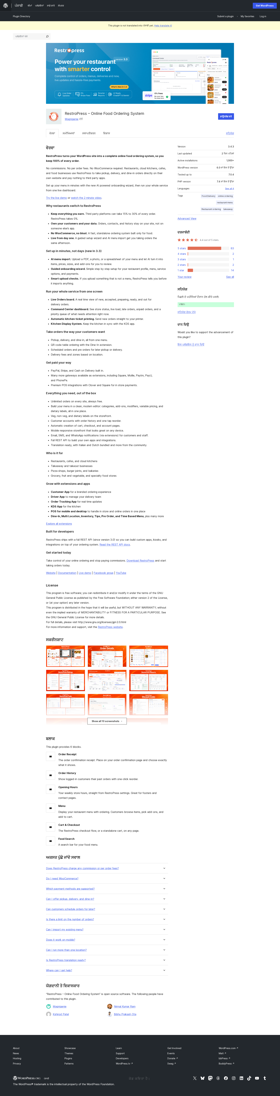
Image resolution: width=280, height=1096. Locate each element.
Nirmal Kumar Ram (124, 1006)
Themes (68, 1053)
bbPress (224, 1058)
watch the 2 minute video (86, 197)
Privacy (17, 1063)
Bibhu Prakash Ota (125, 1014)
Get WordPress (265, 5)
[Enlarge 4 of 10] (80, 674)
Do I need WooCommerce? (62, 878)
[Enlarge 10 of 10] (163, 722)
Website (51, 572)
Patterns (69, 1063)
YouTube (121, 572)
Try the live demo (56, 197)
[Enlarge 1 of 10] (80, 649)
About (16, 1048)
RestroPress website (110, 627)
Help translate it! (163, 25)
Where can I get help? (59, 970)
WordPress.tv (124, 1063)
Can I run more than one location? (66, 950)
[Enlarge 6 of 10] (163, 674)
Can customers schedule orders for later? (70, 909)
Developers (122, 1058)
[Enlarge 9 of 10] (163, 698)
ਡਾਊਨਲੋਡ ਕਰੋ (226, 116)
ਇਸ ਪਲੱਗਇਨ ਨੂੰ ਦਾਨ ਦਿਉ (191, 344)
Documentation (67, 572)
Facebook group (103, 572)
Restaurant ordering (211, 209)
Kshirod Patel (61, 1014)
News (16, 1053)
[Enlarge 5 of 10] (122, 674)
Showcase (70, 1048)
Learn (119, 1048)
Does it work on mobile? (60, 939)
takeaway (228, 209)
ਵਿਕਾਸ (106, 133)
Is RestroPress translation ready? (66, 960)
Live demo (85, 572)
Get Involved (174, 1048)
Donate (172, 1058)
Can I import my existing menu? (64, 929)
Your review (185, 276)
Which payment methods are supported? (70, 888)
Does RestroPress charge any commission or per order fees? (82, 868)
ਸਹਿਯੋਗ (230, 133)
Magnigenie (71, 119)
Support (120, 1053)
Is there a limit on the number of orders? (70, 919)
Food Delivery (208, 196)
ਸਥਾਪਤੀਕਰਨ (89, 133)
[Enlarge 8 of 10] (122, 698)
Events (171, 1053)
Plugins (68, 1058)
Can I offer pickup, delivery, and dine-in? (70, 899)
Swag (171, 1063)
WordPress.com (228, 1048)
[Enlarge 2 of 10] (122, 649)
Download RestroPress (140, 560)
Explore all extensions (59, 523)
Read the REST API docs (114, 544)
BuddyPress (226, 1063)
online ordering (225, 196)
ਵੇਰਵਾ (52, 133)
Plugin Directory (21, 16)
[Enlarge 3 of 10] (163, 649)
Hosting (17, 1058)
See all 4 (229, 188)
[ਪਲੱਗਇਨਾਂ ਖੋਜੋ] (47, 36)
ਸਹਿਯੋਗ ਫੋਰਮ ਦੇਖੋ (187, 312)
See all (230, 276)
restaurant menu (225, 202)
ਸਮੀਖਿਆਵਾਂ (69, 133)
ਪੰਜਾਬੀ (46, 1078)
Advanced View (187, 218)
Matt (222, 1053)
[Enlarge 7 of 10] (80, 698)
